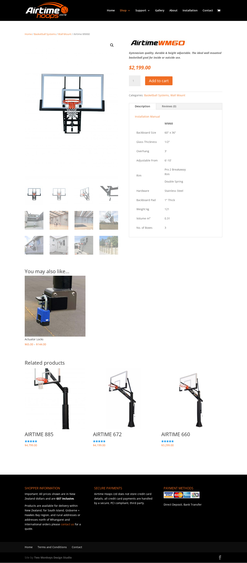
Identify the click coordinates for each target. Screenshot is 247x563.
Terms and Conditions (52, 547)
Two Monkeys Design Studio (53, 557)
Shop (123, 10)
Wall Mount (64, 34)
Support (140, 10)
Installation (190, 10)
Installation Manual (147, 116)
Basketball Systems (45, 34)
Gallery (159, 10)
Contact (208, 10)
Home (111, 10)
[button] (111, 45)
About (173, 10)
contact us (67, 524)
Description (142, 106)
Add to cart (159, 80)
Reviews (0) (169, 106)
